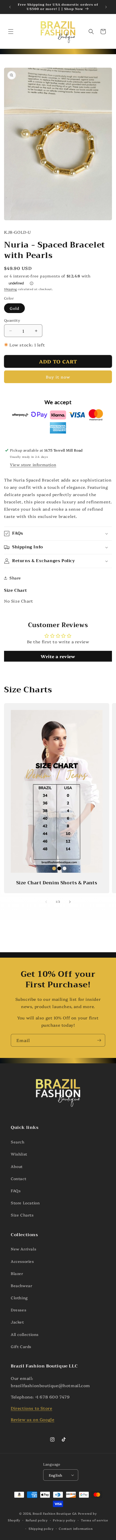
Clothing (19, 1297)
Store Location (25, 1202)
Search (18, 1141)
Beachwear (21, 1285)
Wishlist (19, 1154)
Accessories (22, 1261)
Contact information (76, 1529)
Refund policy (37, 1520)
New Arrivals (23, 1249)
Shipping (10, 289)
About (17, 1166)
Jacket (17, 1322)
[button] (11, 31)
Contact (18, 1178)
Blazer (17, 1273)
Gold (14, 308)
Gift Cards (21, 1346)
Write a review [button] (58, 656)
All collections (25, 1334)
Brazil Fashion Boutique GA (55, 1513)
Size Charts (22, 1215)
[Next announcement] (106, 7)
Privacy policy (64, 1520)
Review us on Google (32, 1419)
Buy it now (58, 377)
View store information (33, 464)
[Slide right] (70, 902)
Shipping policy (41, 1529)
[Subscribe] (99, 1040)
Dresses (18, 1309)
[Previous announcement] (10, 7)
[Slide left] (46, 902)
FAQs (16, 1190)
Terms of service (94, 1520)
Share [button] (15, 577)
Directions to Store (31, 1408)
